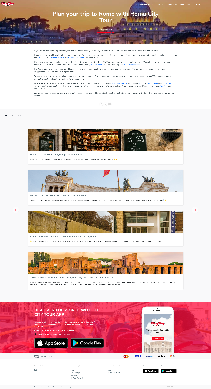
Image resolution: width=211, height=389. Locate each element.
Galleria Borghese (132, 64)
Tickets (160, 4)
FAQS (109, 372)
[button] (16, 211)
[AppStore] (151, 373)
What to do (172, 4)
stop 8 (141, 83)
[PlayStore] (169, 373)
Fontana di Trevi (57, 57)
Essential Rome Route (144, 4)
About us (74, 378)
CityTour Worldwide (77, 380)
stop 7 (162, 86)
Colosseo (42, 57)
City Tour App (75, 375)
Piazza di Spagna (119, 83)
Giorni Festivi (167, 83)
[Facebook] (39, 372)
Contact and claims (113, 375)
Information (185, 4)
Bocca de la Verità (76, 57)
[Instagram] (35, 372)
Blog (72, 372)
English (197, 4)
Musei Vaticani (96, 64)
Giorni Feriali (152, 83)
